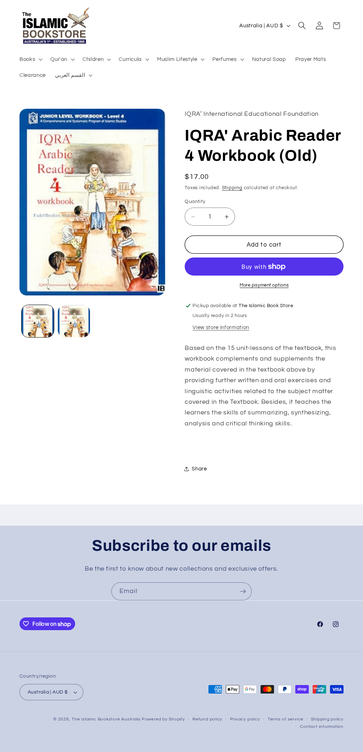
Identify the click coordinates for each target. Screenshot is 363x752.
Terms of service (285, 719)
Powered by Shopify (163, 719)
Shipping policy (327, 719)
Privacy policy (245, 719)
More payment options (264, 285)
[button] (30, 59)
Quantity (195, 201)
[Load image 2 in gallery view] (74, 321)
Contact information (322, 726)
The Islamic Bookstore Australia (106, 719)
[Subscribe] (242, 591)
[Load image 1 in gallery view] (38, 321)
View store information (220, 327)
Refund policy (207, 719)
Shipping (232, 187)
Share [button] (199, 468)
